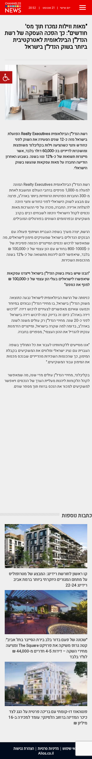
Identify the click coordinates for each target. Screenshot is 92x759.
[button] (6, 77)
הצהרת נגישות (23, 748)
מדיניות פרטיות (48, 748)
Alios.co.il (46, 753)
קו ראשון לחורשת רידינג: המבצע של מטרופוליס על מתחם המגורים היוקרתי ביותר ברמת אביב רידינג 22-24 (48, 579)
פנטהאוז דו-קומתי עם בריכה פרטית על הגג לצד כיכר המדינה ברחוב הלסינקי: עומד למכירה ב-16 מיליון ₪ (47, 717)
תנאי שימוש (71, 748)
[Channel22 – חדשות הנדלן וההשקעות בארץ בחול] (13, 7)
